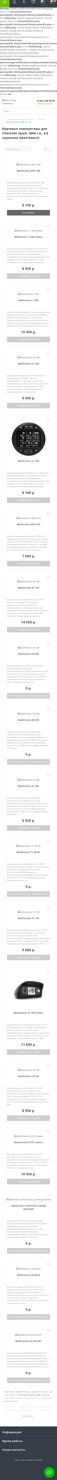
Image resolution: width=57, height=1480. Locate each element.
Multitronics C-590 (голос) (28, 236)
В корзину (28, 212)
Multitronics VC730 (28, 1076)
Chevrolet (41, 119)
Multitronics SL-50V (28, 786)
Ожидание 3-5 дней (28, 276)
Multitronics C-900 (28, 300)
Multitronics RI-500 (28, 653)
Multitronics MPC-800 (28, 170)
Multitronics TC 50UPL (28, 852)
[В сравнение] (48, 164)
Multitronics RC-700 (28, 587)
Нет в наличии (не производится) (29, 695)
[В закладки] (48, 160)
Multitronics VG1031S (28, 1275)
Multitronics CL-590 (28, 461)
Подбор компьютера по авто (20, 119)
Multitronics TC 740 (28, 918)
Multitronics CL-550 (28, 363)
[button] (23, 4)
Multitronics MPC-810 (28, 524)
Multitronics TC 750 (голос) (28, 1012)
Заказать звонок (45, 103)
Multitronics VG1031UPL (28, 1341)
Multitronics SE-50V (28, 719)
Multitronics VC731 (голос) (28, 1142)
